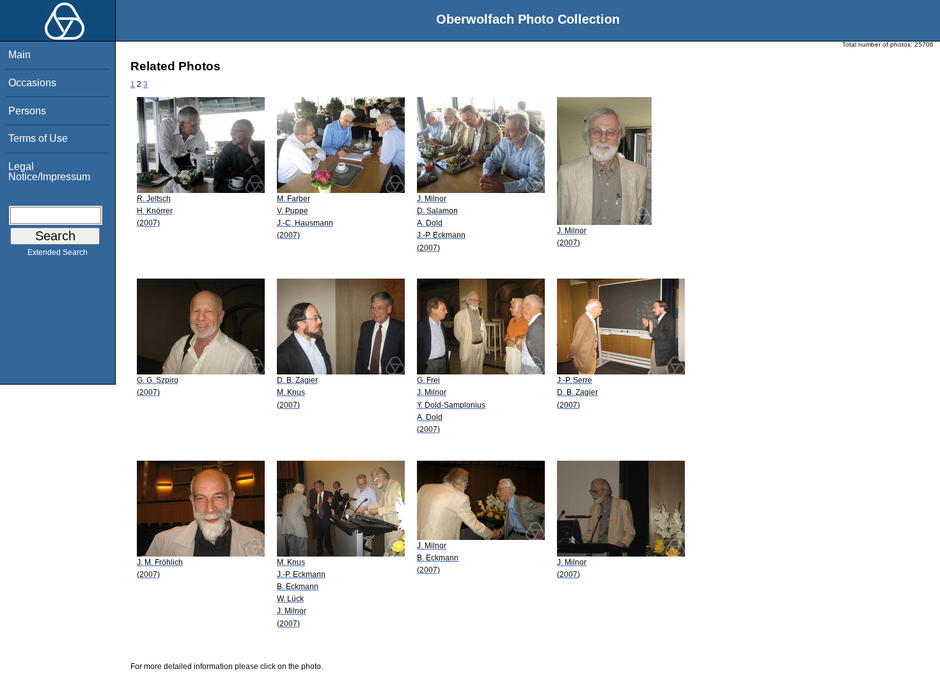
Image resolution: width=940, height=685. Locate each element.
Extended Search (57, 252)
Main (19, 54)
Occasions (32, 82)
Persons (27, 110)
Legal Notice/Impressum (49, 171)
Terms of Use (38, 138)
